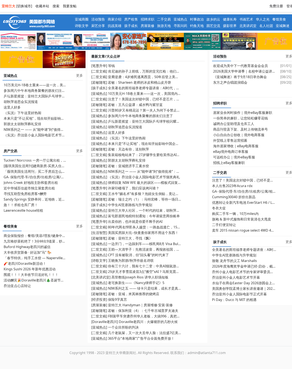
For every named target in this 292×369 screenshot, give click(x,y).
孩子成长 (131, 25)
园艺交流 (213, 25)
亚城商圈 (81, 19)
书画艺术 (246, 19)
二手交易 (164, 19)
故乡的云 (213, 19)
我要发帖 (70, 6)
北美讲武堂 (248, 25)
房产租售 (131, 19)
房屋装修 (147, 25)
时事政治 (197, 19)
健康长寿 (230, 19)
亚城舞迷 (282, 25)
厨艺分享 (98, 25)
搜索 (56, 6)
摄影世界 (230, 25)
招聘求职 (147, 19)
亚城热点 (180, 19)
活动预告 (98, 19)
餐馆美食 (279, 19)
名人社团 (266, 25)
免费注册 (276, 6)
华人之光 (263, 19)
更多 (79, 75)
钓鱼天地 (197, 25)
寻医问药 (180, 25)
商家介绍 (114, 19)
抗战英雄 (114, 25)
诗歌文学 (81, 25)
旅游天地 (164, 25)
